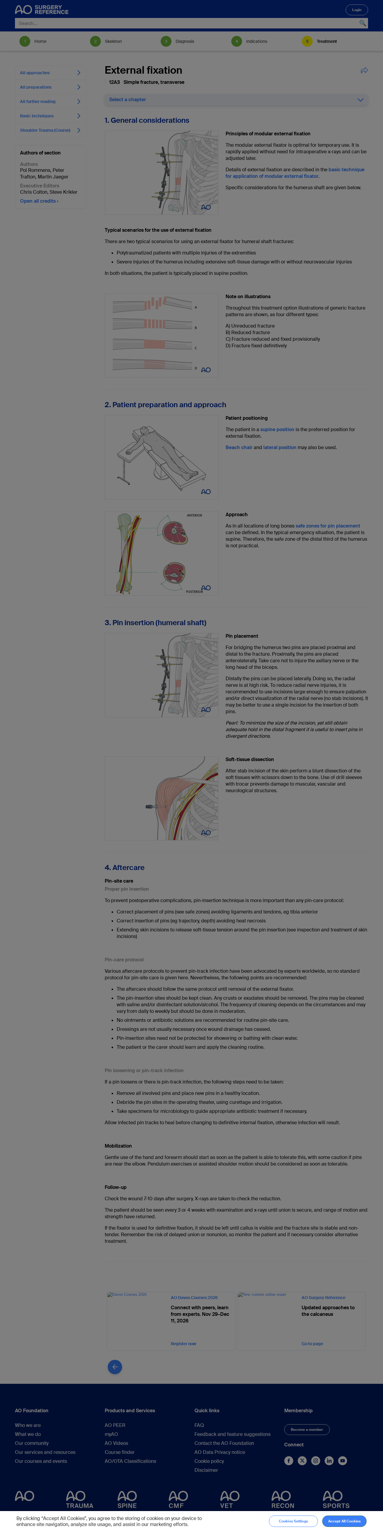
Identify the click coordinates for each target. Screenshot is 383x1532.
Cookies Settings (293, 1521)
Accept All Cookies (344, 1521)
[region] (191, 1521)
